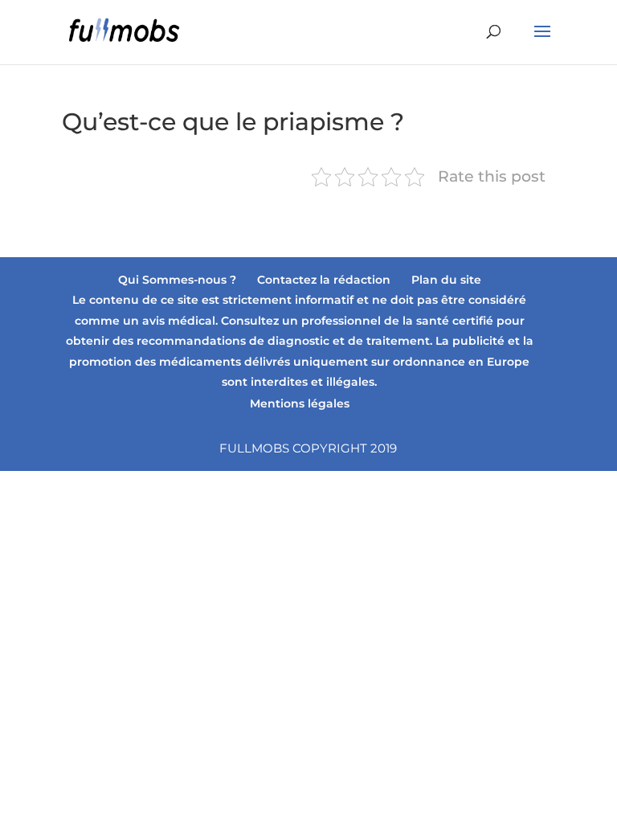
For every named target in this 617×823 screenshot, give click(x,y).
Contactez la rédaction (323, 279)
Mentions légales (299, 403)
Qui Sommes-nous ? (177, 279)
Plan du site (446, 279)
